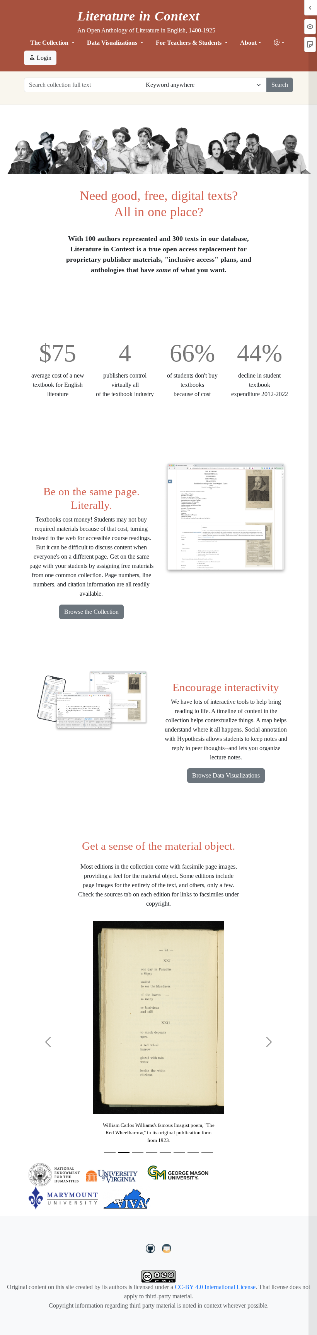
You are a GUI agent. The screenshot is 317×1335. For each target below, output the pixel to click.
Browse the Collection (91, 611)
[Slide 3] (137, 1152)
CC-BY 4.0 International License (215, 1287)
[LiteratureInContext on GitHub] (151, 1248)
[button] (279, 43)
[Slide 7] (193, 1152)
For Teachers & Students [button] (189, 42)
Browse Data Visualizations (226, 775)
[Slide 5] (165, 1152)
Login (43, 57)
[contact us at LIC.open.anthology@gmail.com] (167, 1248)
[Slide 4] (151, 1152)
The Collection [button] (50, 42)
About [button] (248, 42)
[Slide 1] (110, 1152)
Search (279, 84)
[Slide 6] (179, 1152)
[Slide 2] (124, 1152)
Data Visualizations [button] (113, 42)
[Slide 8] (207, 1152)
